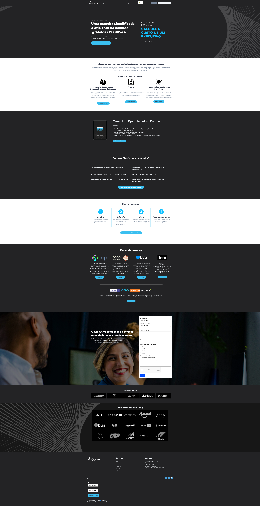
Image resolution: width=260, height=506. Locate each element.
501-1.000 (144, 352)
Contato (118, 473)
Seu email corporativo (145, 323)
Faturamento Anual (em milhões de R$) (148, 360)
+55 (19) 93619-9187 (159, 467)
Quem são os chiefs (113, 3)
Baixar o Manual (119, 140)
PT (141, 2)
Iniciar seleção (158, 101)
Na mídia (118, 468)
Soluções (103, 3)
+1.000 (143, 353)
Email (89, 488)
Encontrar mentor (103, 103)
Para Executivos (120, 464)
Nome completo (143, 318)
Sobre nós (122, 3)
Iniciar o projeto (131, 101)
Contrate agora (164, 3)
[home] (94, 3)
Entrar (154, 3)
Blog (128, 3)
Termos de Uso (109, 501)
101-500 (143, 350)
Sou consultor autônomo (147, 355)
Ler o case (99, 277)
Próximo (142, 375)
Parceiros (118, 466)
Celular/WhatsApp (144, 328)
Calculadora (134, 3)
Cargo (141, 364)
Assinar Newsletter (93, 495)
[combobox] (140, 2)
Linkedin (142, 333)
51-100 (143, 348)
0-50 (143, 346)
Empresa (142, 339)
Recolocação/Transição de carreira (149, 357)
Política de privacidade (92, 501)
